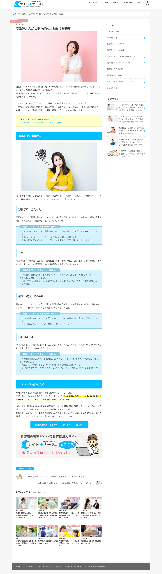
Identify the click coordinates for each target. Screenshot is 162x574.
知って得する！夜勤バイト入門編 (120, 82)
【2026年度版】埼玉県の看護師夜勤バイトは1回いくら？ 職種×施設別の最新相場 (131, 107)
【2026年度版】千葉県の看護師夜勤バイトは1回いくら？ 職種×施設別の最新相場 (131, 119)
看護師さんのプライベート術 (118, 63)
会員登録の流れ (128, 3)
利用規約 (19, 566)
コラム (139, 3)
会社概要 (29, 566)
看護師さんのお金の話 (115, 50)
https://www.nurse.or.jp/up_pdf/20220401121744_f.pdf (40, 122)
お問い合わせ (60, 566)
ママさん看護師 (113, 31)
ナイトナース (93, 3)
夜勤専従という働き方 (115, 44)
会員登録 (115, 3)
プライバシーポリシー (44, 566)
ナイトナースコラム (84, 566)
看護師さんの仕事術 (115, 75)
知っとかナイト (113, 88)
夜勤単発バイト (113, 38)
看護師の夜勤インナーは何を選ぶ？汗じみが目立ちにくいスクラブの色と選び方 (131, 142)
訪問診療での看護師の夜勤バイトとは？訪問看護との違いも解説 (131, 153)
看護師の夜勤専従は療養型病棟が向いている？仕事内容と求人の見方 (131, 130)
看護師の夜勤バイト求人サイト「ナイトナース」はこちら (59, 425)
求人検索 (105, 3)
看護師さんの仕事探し (26, 468)
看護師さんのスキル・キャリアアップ (122, 56)
